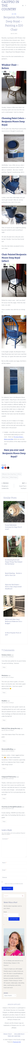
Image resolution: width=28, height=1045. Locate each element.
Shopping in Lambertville (5, 485)
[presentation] (14, 511)
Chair (19, 474)
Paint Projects (13, 477)
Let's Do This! (14, 918)
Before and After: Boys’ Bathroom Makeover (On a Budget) (13, 621)
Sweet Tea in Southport (22, 485)
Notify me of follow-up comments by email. (14, 883)
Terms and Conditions (14, 1036)
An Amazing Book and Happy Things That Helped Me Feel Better (13, 562)
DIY (12, 14)
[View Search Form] (25, 5)
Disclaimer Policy (19, 1034)
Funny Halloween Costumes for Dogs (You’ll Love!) (13, 527)
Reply (4, 667)
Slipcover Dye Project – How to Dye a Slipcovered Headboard (13, 587)
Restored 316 (17, 1042)
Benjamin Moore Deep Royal (9, 474)
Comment (5, 839)
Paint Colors (5, 477)
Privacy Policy (8, 1034)
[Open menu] (23, 5)
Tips (15, 14)
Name (4, 862)
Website (4, 877)
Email (4, 870)
